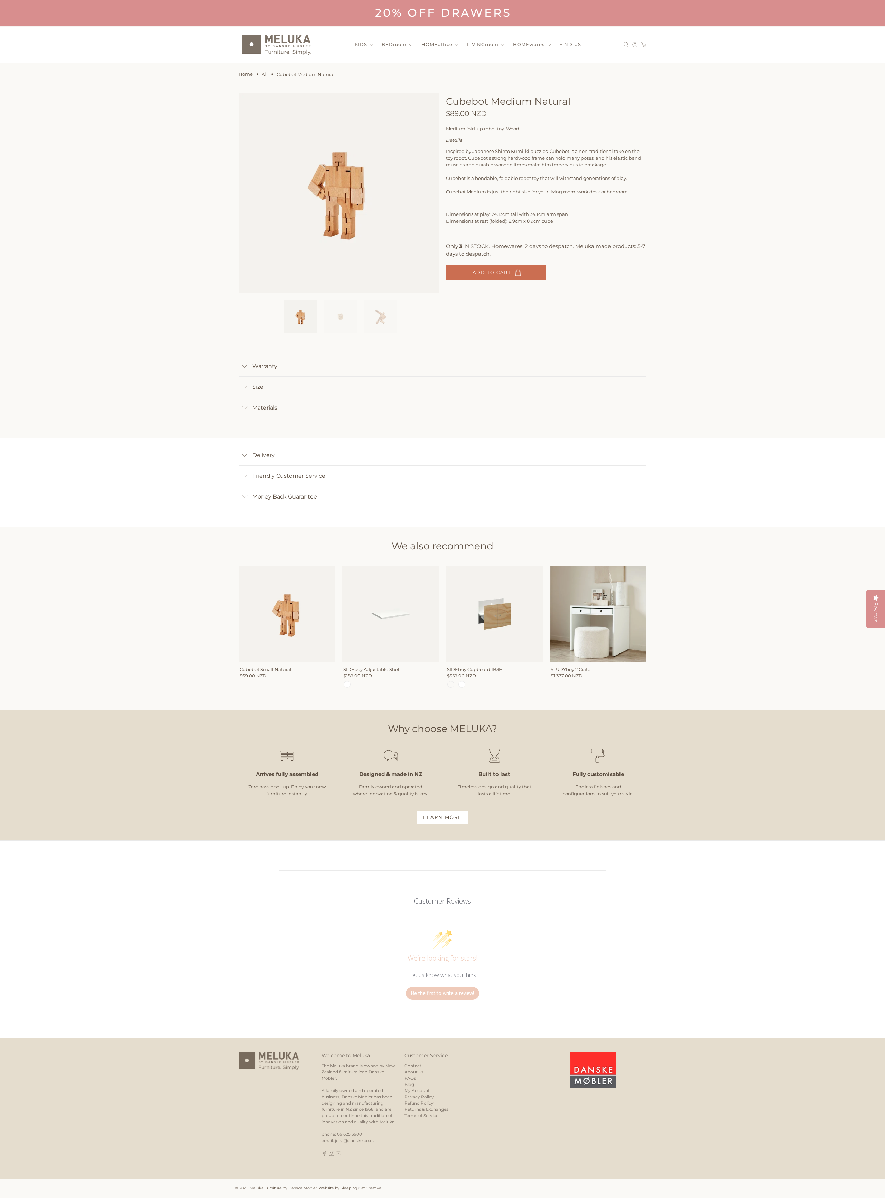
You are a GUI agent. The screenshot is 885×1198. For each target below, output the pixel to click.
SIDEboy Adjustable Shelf (372, 669)
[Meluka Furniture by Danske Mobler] (276, 45)
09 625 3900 (349, 1134)
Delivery (263, 455)
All (265, 74)
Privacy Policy (419, 1096)
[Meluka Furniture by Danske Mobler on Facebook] (324, 1154)
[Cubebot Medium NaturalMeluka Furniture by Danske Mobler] (339, 193)
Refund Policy (419, 1103)
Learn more (442, 817)
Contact (412, 1065)
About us (413, 1071)
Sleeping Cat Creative (361, 1188)
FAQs (410, 1078)
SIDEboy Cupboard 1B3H (475, 669)
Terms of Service (421, 1115)
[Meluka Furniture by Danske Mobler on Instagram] (331, 1154)
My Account (417, 1090)
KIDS (361, 44)
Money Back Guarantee (284, 496)
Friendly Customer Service (288, 476)
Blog (409, 1084)
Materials (264, 407)
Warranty (264, 366)
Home (246, 74)
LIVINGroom (483, 44)
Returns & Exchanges (426, 1109)
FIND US (570, 44)
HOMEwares (529, 44)
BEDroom (394, 44)
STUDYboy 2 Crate (570, 669)
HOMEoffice (437, 44)
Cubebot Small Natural (265, 669)
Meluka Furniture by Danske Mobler (283, 1188)
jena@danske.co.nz (355, 1140)
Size (257, 387)
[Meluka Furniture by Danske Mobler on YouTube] (338, 1154)
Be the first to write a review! (442, 993)
